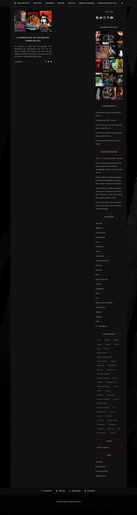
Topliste (110, 428)
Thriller (100, 428)
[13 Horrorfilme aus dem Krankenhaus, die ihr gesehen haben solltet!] (116, 38)
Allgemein (99, 228)
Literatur (98, 284)
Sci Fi (115, 407)
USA (118, 428)
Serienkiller (102, 412)
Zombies (113, 433)
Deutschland (102, 361)
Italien (116, 386)
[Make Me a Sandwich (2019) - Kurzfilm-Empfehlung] (102, 52)
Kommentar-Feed (102, 471)
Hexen (115, 378)
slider (99, 416)
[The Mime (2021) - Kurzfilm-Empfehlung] (102, 93)
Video (97, 321)
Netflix (116, 399)
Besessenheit (102, 353)
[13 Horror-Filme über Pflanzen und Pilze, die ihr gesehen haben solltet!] (116, 65)
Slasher (113, 412)
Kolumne (99, 270)
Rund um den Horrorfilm (104, 303)
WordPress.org (101, 476)
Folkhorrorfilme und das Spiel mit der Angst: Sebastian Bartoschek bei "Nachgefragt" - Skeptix (109, 166)
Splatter (100, 420)
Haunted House (103, 378)
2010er (116, 344)
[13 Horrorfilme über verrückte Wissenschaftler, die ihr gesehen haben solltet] (116, 52)
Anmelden (99, 462)
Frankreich (112, 365)
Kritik (97, 275)
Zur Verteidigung (101, 326)
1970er (107, 340)
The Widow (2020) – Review (112, 158)
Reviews (61, 3)
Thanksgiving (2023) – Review (106, 120)
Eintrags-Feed (100, 466)
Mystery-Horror (103, 399)
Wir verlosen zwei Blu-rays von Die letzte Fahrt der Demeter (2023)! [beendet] (109, 205)
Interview (99, 265)
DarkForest (19, 62)
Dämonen (100, 365)
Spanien (109, 416)
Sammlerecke (100, 307)
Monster (111, 395)
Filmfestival (100, 247)
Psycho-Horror (103, 407)
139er (99, 340)
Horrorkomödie (103, 386)
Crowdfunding (100, 233)
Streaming (101, 424)
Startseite (25, 3)
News (97, 293)
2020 (98, 348)
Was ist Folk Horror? (114, 184)
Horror (100, 382)
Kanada (108, 390)
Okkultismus (102, 403)
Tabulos (98, 312)
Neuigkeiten (100, 289)
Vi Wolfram (77, 502)
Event (97, 242)
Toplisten (37, 3)
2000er (108, 344)
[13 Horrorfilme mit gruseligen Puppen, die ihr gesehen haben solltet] (102, 38)
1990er (99, 344)
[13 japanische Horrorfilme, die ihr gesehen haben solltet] (116, 93)
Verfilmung (101, 433)
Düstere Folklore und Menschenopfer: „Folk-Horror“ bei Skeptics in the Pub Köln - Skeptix (109, 180)
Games (98, 251)
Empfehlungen (101, 237)
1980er (115, 340)
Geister (100, 369)
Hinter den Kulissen (102, 261)
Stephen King (112, 420)
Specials (71, 3)
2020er (106, 348)
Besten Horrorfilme (105, 357)
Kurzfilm (100, 395)
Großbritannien (103, 374)
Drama (113, 361)
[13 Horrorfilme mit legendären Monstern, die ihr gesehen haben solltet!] (116, 79)
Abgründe (49, 3)
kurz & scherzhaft (102, 279)
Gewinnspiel (100, 256)
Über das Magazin (86, 3)
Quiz (97, 298)
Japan (99, 390)
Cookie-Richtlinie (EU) (107, 3)
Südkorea (112, 424)
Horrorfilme (112, 382)
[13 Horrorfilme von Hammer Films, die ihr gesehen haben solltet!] (102, 79)
